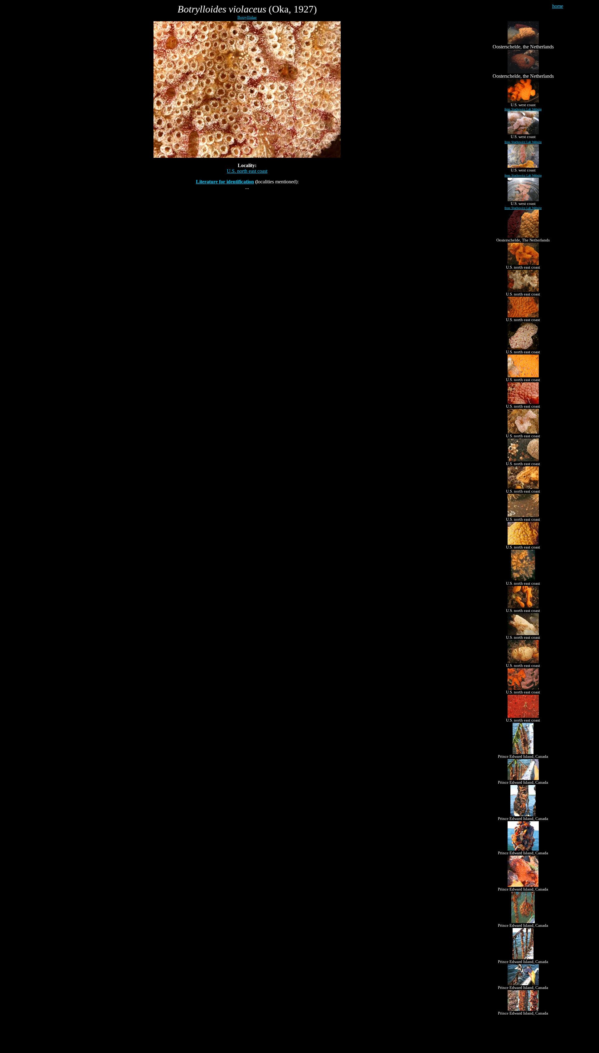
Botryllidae (247, 17)
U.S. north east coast (247, 171)
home (557, 6)
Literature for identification (225, 181)
